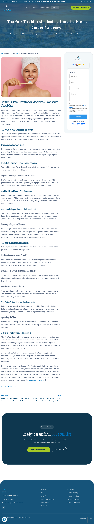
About (26, 7)
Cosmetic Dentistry (73, 496)
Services (34, 7)
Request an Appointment (80, 7)
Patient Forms (45, 502)
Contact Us (87, 1)
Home (12, 34)
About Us (58, 450)
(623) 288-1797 (21, 1)
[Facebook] (3, 507)
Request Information (37, 450)
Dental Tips (55, 7)
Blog (91, 518)
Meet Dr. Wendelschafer (48, 499)
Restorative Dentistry (74, 499)
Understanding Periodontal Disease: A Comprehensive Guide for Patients (15, 398)
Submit (78, 116)
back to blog (8, 386)
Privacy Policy (83, 518)
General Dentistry (73, 492)
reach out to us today (37, 380)
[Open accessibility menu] (4, 519)
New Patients (44, 7)
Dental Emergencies (74, 502)
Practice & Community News (26, 34)
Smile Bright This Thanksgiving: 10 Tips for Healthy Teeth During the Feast (47, 398)
